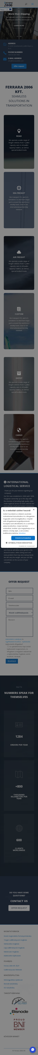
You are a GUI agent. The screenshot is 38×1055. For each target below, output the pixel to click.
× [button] (33, 509)
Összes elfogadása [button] (23, 538)
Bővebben (22, 533)
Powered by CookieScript (27, 546)
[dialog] (19, 527)
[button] (19, 543)
